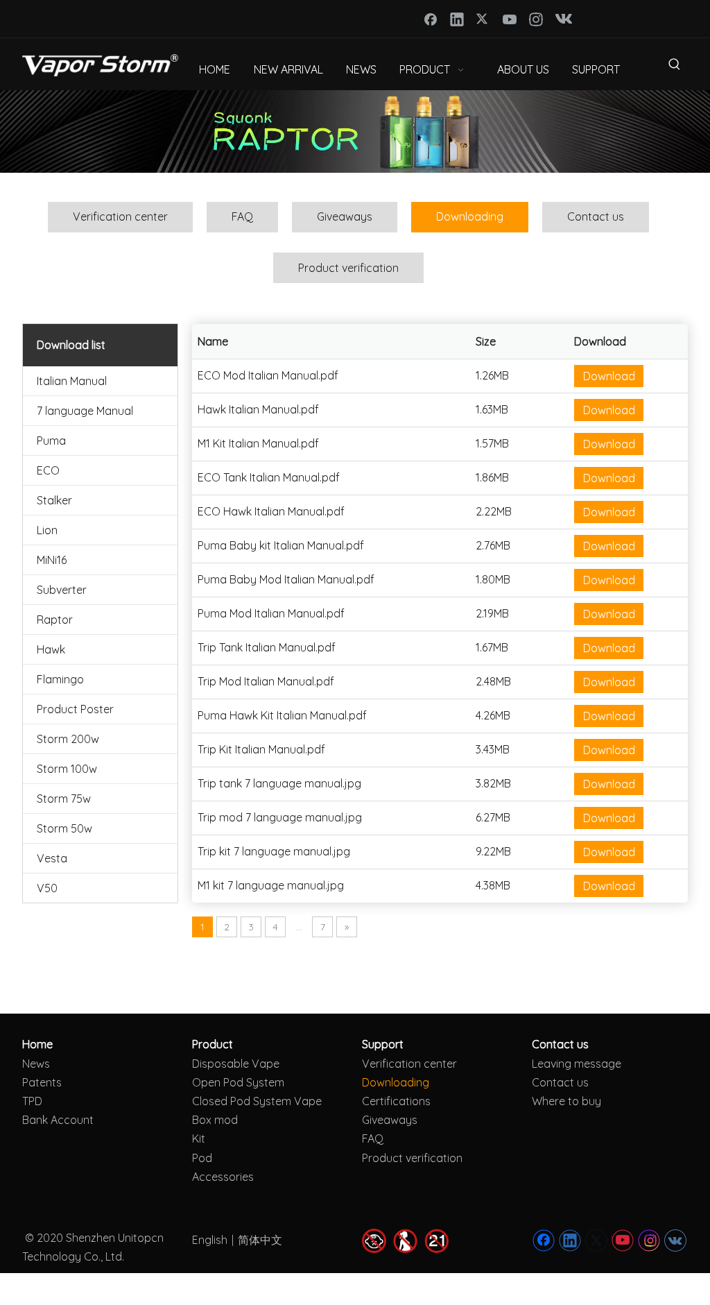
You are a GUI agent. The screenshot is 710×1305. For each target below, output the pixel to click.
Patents (42, 1082)
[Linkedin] (457, 19)
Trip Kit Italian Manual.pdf (261, 749)
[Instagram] (536, 19)
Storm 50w (64, 828)
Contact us (595, 216)
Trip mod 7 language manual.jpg (280, 817)
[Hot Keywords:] (674, 66)
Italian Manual (72, 381)
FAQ (242, 216)
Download (609, 376)
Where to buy (566, 1101)
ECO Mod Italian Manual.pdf (268, 375)
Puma (51, 440)
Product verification (348, 268)
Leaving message (576, 1064)
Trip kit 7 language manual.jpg (274, 851)
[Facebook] (430, 19)
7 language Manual (85, 411)
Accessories (223, 1177)
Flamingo (60, 679)
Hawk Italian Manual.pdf (258, 409)
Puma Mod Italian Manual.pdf (271, 613)
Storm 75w (64, 798)
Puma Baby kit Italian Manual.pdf (281, 545)
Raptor (55, 619)
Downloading (469, 216)
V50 (47, 888)
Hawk (51, 649)
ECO (48, 470)
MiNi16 (52, 560)
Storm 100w (67, 769)
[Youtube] (510, 19)
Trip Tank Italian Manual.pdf (267, 647)
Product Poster (75, 709)
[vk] (562, 19)
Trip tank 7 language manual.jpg (279, 783)
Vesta (52, 858)
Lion (47, 530)
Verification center (120, 216)
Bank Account (58, 1120)
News (36, 1064)
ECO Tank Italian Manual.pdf (269, 477)
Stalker (54, 500)
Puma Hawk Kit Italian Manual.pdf (282, 715)
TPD (32, 1101)
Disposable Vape (235, 1064)
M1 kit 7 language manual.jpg (271, 885)
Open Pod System (238, 1082)
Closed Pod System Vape (257, 1101)
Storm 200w (68, 739)
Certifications (396, 1101)
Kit (198, 1138)
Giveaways (344, 216)
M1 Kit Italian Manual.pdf (258, 443)
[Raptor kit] (355, 131)
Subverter (62, 590)
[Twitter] (483, 19)
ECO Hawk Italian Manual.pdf (271, 511)
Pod (202, 1158)
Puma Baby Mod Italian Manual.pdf (286, 579)
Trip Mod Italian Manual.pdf (266, 681)
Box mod (215, 1120)
